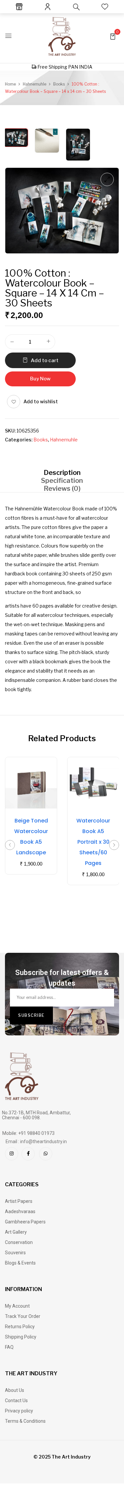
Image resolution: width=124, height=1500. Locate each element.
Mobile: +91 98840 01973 (28, 1133)
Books (59, 84)
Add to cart (45, 360)
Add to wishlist (40, 401)
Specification (62, 480)
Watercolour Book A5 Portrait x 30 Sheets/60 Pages (93, 842)
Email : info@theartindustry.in (36, 1141)
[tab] (62, 472)
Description (62, 472)
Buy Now (40, 379)
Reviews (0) (62, 488)
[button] (113, 36)
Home (10, 84)
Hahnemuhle (34, 84)
